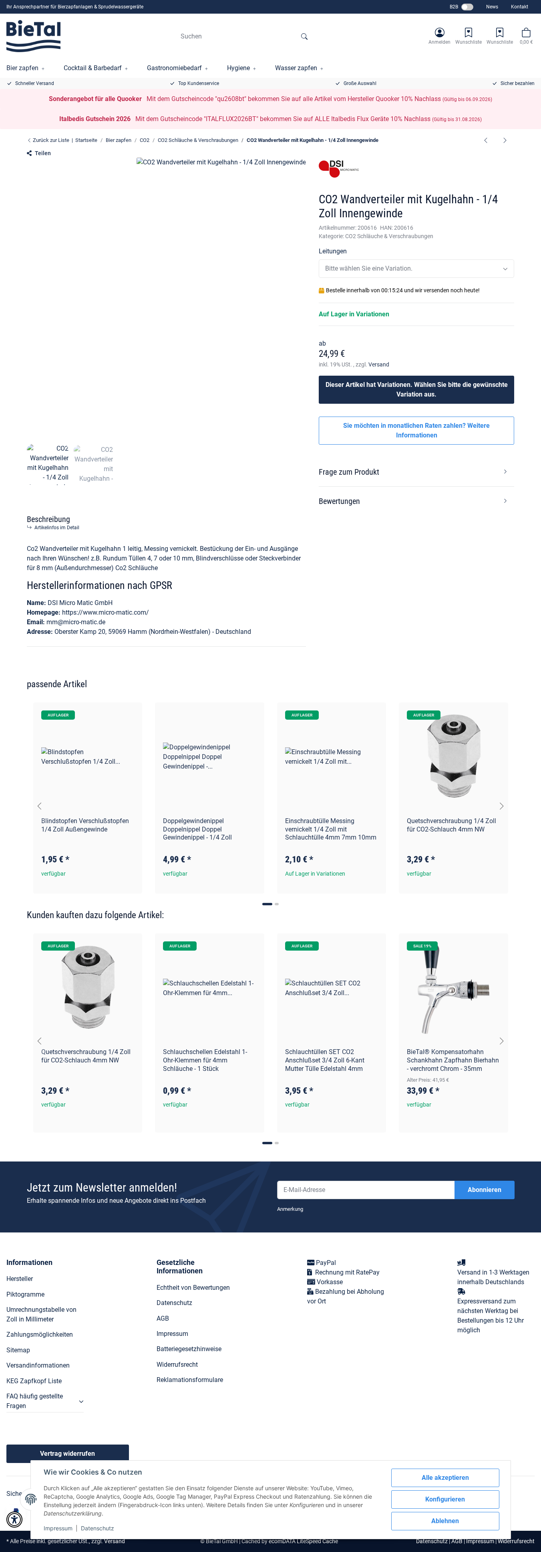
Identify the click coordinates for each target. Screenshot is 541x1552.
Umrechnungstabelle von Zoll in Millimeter (41, 1314)
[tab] (267, 904)
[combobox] (417, 268)
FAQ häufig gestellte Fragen (34, 1401)
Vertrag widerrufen (67, 1453)
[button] (439, 36)
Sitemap (18, 1350)
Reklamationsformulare (190, 1380)
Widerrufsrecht (177, 1364)
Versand (378, 364)
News (492, 7)
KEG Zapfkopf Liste (34, 1381)
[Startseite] (33, 36)
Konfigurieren (445, 1499)
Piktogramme (25, 1294)
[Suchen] (304, 36)
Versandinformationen (38, 1365)
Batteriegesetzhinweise (189, 1349)
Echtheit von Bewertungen (193, 1287)
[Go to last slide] (39, 806)
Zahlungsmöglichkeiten (39, 1334)
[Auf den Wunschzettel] (128, 716)
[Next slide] (501, 806)
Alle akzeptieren (445, 1477)
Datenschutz (97, 1528)
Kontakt (519, 7)
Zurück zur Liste (50, 140)
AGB (163, 1318)
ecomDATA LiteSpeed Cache (303, 1541)
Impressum (58, 1528)
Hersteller (19, 1279)
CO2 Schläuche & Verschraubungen (389, 236)
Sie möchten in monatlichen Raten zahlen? (416, 430)
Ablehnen (445, 1521)
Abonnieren (484, 1190)
